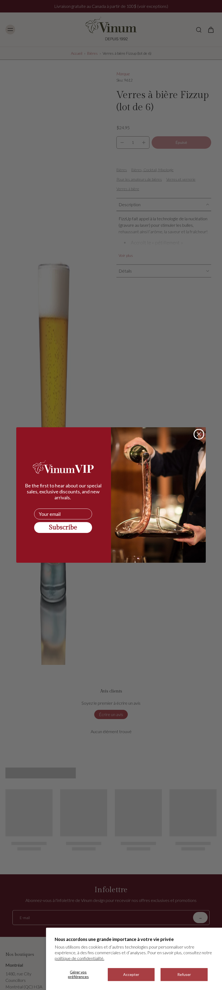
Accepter (131, 974)
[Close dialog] (199, 434)
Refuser (184, 974)
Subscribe (63, 527)
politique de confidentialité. (79, 958)
